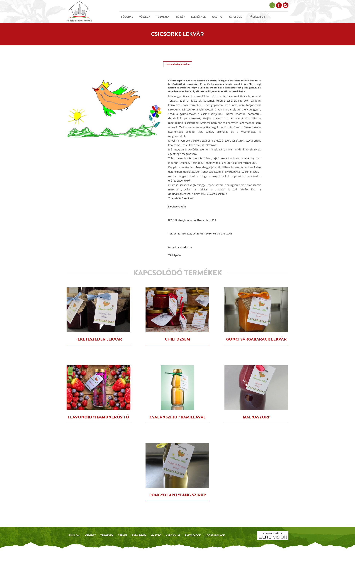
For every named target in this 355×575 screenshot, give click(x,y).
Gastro (217, 17)
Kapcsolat (236, 17)
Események (198, 17)
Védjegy (144, 17)
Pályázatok (257, 17)
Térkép (180, 17)
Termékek (162, 17)
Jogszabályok (215, 535)
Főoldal (127, 17)
